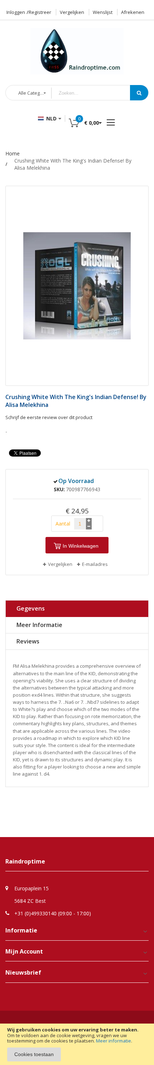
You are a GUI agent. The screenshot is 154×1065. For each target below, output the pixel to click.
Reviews (27, 641)
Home (12, 153)
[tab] (77, 609)
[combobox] (96, 93)
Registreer (40, 12)
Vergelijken (72, 12)
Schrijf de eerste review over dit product (48, 417)
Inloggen (15, 12)
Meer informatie (113, 1040)
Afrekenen (132, 12)
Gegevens (30, 608)
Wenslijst (102, 12)
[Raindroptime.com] (77, 47)
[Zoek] (139, 92)
